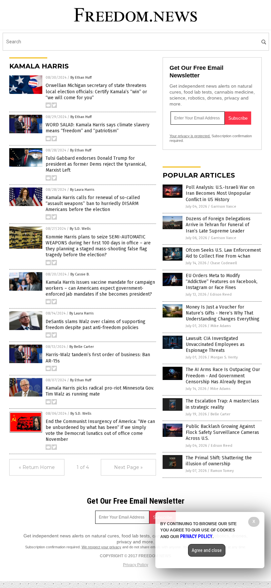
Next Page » (128, 467)
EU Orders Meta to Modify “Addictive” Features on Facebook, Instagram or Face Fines (221, 281)
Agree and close (207, 550)
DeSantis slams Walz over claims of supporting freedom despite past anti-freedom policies (95, 324)
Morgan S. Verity (224, 357)
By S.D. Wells (80, 229)
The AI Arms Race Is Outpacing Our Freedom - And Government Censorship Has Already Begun (223, 375)
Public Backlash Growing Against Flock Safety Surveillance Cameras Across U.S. (222, 432)
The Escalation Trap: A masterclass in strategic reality (222, 404)
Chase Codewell (223, 263)
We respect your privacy (101, 547)
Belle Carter (220, 414)
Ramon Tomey (222, 471)
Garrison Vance (223, 206)
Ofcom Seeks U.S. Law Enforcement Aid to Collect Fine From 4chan (223, 253)
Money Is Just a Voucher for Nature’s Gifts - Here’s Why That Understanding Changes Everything (222, 313)
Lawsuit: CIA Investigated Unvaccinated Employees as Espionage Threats (215, 344)
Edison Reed (221, 294)
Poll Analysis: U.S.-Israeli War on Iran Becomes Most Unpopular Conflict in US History (220, 193)
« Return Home (37, 467)
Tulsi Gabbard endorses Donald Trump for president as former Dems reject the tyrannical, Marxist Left (96, 164)
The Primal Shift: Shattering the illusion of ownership (219, 461)
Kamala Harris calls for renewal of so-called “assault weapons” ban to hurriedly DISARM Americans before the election (93, 203)
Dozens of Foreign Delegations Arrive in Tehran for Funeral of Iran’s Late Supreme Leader (218, 224)
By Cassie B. (80, 274)
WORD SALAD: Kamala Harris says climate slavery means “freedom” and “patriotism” (97, 128)
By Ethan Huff (81, 77)
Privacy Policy (135, 565)
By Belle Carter (81, 347)
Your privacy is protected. (190, 136)
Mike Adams (221, 326)
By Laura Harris (82, 190)
